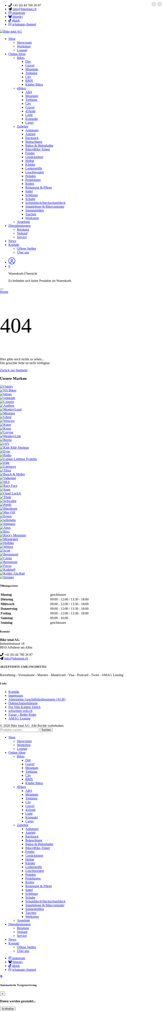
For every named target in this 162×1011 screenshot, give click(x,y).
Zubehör (22, 126)
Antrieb (30, 134)
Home (4, 292)
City (28, 77)
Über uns (23, 252)
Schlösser (31, 195)
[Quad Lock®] (10, 493)
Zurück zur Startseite (14, 370)
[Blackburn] (8, 508)
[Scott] (5, 550)
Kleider (30, 164)
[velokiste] (7, 398)
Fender (30, 153)
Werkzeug (32, 218)
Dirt (28, 61)
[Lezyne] (6, 432)
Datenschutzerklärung (23, 703)
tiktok (15, 20)
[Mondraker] (9, 539)
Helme (29, 161)
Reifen (29, 183)
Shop (11, 38)
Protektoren (33, 180)
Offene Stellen (26, 248)
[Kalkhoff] (7, 569)
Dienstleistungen (19, 225)
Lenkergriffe (33, 168)
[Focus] (5, 566)
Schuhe (30, 199)
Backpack (32, 138)
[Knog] (5, 424)
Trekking (31, 73)
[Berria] (6, 440)
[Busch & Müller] (12, 474)
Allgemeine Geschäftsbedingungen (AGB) (36, 699)
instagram (18, 13)
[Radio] (5, 455)
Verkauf (22, 233)
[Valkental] (8, 478)
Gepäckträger (34, 157)
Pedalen (30, 176)
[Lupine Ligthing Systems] (18, 459)
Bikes (20, 58)
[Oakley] (6, 386)
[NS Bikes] (8, 390)
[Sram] (5, 489)
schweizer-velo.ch (20, 711)
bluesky (17, 16)
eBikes (21, 88)
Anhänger (32, 130)
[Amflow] (7, 405)
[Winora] (6, 547)
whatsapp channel (23, 24)
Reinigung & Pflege (38, 187)
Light (28, 115)
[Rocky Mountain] (13, 535)
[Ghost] (5, 417)
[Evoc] (5, 451)
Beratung (23, 229)
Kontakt (13, 244)
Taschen (30, 214)
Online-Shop (17, 54)
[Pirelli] (5, 505)
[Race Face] (8, 485)
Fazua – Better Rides (22, 714)
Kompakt (31, 119)
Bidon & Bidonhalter (39, 145)
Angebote (23, 222)
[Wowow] (7, 421)
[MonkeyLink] (10, 436)
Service (22, 237)
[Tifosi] (5, 470)
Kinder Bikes (34, 84)
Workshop (24, 46)
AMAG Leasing (19, 718)
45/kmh (30, 111)
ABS (28, 92)
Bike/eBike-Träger (37, 149)
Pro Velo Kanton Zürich (24, 707)
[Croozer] (7, 402)
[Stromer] (7, 577)
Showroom (24, 42)
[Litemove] (8, 466)
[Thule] (5, 497)
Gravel (29, 65)
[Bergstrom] (8, 562)
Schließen (8, 1008)
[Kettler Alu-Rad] (12, 573)
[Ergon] (6, 516)
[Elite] (4, 463)
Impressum (15, 695)
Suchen (46, 729)
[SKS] (5, 482)
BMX (29, 80)
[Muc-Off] (7, 512)
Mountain (31, 69)
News (12, 241)
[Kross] (5, 428)
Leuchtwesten (34, 172)
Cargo (29, 122)
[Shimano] (7, 524)
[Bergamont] (9, 554)
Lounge (22, 50)
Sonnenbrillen (34, 210)
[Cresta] (6, 558)
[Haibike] (7, 543)
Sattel (29, 191)
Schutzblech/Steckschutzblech (45, 203)
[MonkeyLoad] (11, 409)
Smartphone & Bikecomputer (44, 206)
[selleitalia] (8, 520)
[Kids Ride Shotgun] (14, 447)
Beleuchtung (33, 141)
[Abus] (5, 527)
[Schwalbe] (8, 501)
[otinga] (6, 394)
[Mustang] (7, 413)
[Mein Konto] (11, 262)
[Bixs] (4, 531)
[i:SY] (4, 444)
